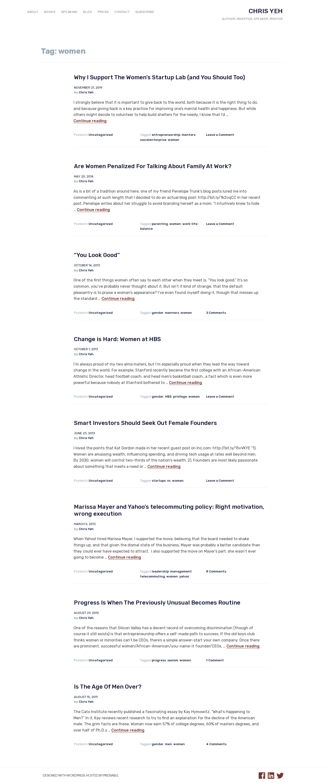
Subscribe (144, 12)
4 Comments (216, 744)
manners (172, 312)
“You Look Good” (97, 255)
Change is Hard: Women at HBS (117, 339)
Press (103, 12)
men (168, 744)
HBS (168, 396)
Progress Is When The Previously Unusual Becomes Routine (157, 602)
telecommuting (152, 576)
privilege (180, 396)
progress (159, 660)
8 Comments (216, 571)
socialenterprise (153, 140)
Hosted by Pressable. (102, 775)
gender (158, 312)
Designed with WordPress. (64, 775)
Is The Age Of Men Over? (107, 686)
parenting (160, 224)
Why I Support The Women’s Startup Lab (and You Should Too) (159, 77)
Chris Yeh (266, 11)
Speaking (69, 12)
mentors (188, 135)
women (173, 140)
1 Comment (215, 660)
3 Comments (216, 312)
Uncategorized (101, 135)
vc (169, 480)
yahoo (184, 576)
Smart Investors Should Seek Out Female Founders (145, 423)
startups (159, 480)
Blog (87, 12)
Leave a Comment (220, 135)
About (32, 12)
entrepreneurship (166, 135)
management (181, 571)
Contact (122, 12)
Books (49, 12)
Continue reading (90, 121)
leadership (160, 571)
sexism (172, 660)
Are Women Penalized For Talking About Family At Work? (152, 166)
